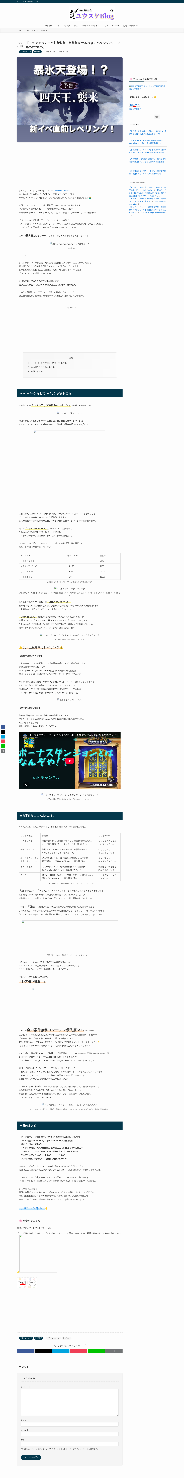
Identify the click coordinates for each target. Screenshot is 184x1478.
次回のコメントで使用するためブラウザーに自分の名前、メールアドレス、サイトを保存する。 (61, 1449)
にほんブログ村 (135, 89)
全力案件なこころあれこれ (43, 367)
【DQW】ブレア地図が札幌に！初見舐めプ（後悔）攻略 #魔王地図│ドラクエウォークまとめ (147, 193)
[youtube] (159, 1)
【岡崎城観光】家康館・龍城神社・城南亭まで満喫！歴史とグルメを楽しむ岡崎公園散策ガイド (147, 161)
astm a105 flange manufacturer (153, 213)
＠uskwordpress (62, 191)
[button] (25, 1351)
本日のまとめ (37, 371)
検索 (156, 117)
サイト (23, 1440)
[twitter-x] (155, 1)
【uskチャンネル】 (32, 1208)
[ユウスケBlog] (92, 13)
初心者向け (66, 1338)
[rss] (162, 1)
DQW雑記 (37, 51)
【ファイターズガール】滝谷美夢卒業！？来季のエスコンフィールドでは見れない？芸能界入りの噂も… (147, 210)
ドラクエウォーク (25, 51)
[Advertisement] (70, 163)
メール (24, 1430)
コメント (25, 1387)
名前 (24, 1420)
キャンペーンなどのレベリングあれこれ (49, 363)
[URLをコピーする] (114, 1351)
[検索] (165, 1)
